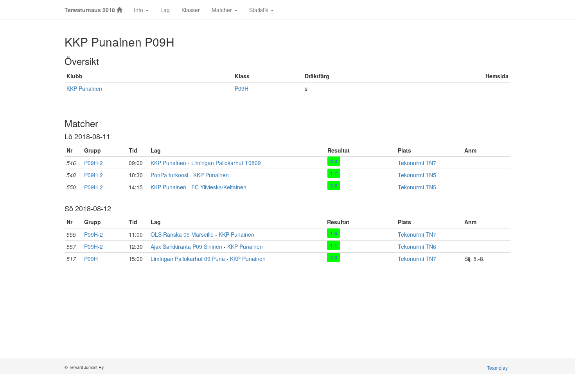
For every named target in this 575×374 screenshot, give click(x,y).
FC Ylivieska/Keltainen (218, 187)
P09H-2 (93, 163)
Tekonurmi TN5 (417, 175)
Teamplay (497, 367)
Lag (165, 10)
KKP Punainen (84, 88)
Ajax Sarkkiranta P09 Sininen (186, 246)
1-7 (333, 173)
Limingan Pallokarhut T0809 (226, 163)
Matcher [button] (223, 10)
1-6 (333, 232)
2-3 (333, 257)
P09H (241, 88)
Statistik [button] (259, 10)
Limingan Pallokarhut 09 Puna (188, 259)
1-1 (333, 244)
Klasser (190, 10)
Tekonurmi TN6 (417, 246)
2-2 (333, 185)
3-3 (333, 161)
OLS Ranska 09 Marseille (182, 234)
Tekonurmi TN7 (417, 163)
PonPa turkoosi (169, 175)
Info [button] (139, 10)
